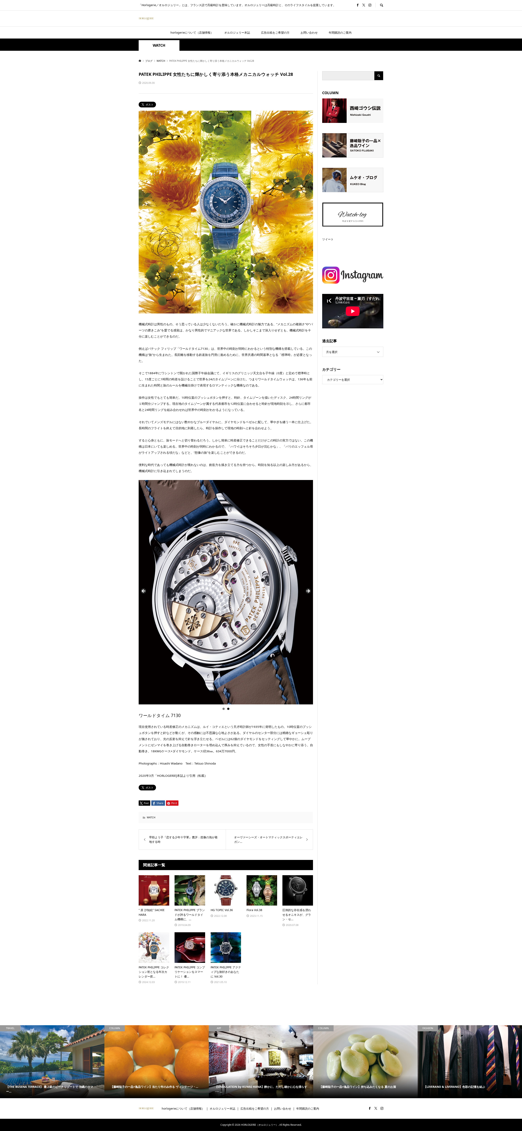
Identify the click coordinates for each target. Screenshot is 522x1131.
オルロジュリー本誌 (237, 32)
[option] (52, 1061)
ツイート (328, 239)
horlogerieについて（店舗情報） (191, 32)
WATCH (159, 45)
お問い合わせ (309, 32)
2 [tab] (228, 709)
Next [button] (308, 591)
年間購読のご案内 (340, 32)
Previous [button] (144, 591)
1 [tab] (223, 709)
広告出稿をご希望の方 (275, 32)
